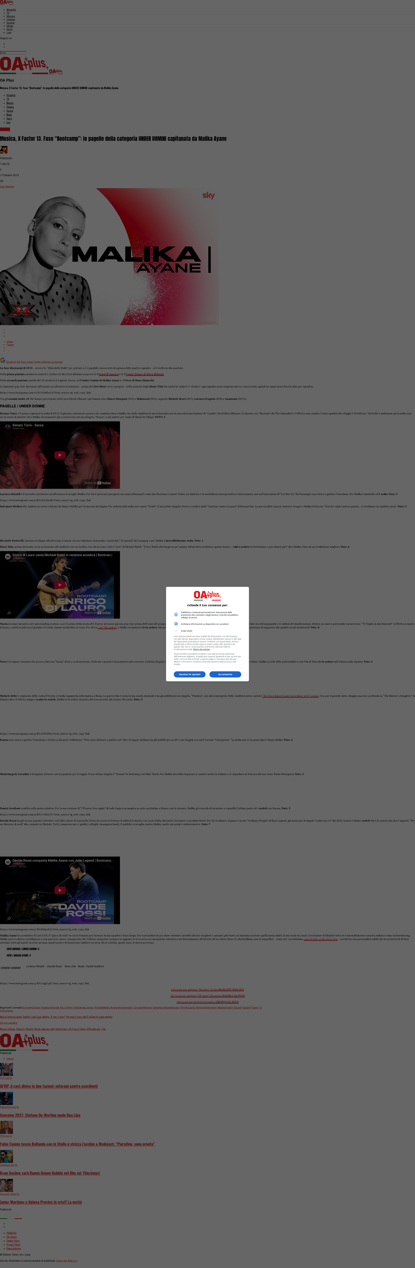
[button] (207, 631)
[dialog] (207, 634)
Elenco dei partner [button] (201, 649)
